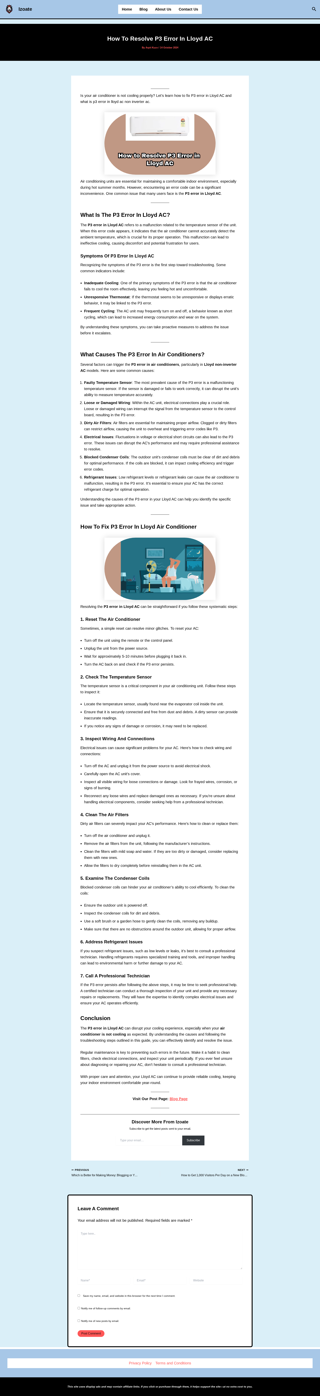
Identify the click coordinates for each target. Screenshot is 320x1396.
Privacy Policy (140, 1363)
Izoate (25, 9)
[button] (314, 9)
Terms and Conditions (173, 1363)
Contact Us (188, 9)
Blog (143, 9)
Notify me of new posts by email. (100, 1320)
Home (127, 9)
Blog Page (179, 1099)
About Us (163, 9)
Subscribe (193, 1140)
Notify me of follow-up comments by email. (106, 1308)
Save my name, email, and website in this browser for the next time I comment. (129, 1295)
